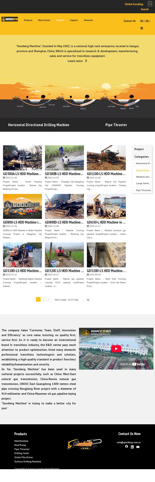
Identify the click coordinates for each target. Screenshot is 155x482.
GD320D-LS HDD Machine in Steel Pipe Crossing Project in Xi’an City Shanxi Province (106, 270)
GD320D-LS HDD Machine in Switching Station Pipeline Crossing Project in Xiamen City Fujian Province (22, 270)
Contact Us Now (129, 433)
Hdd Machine (21, 440)
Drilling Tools (21, 453)
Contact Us (130, 21)
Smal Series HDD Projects (144, 170)
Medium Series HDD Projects (144, 176)
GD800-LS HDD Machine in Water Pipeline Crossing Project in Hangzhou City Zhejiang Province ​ (22, 222)
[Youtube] (138, 447)
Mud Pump (20, 445)
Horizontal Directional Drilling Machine (38, 124)
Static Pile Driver (23, 457)
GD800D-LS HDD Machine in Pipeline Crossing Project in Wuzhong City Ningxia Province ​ (64, 222)
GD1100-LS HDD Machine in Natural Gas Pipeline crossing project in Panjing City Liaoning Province (106, 173)
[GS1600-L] (84, 444)
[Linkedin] (132, 447)
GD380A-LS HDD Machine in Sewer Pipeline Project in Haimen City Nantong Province (22, 173)
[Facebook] (126, 447)
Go (88, 299)
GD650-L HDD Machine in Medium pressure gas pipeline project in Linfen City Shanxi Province (106, 222)
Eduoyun (44, 472)
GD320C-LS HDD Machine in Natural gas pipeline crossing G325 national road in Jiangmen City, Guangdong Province (64, 270)
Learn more (77, 61)
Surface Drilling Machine (27, 461)
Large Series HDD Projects (144, 183)
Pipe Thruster (116, 124)
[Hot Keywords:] (150, 4)
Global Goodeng (134, 4)
